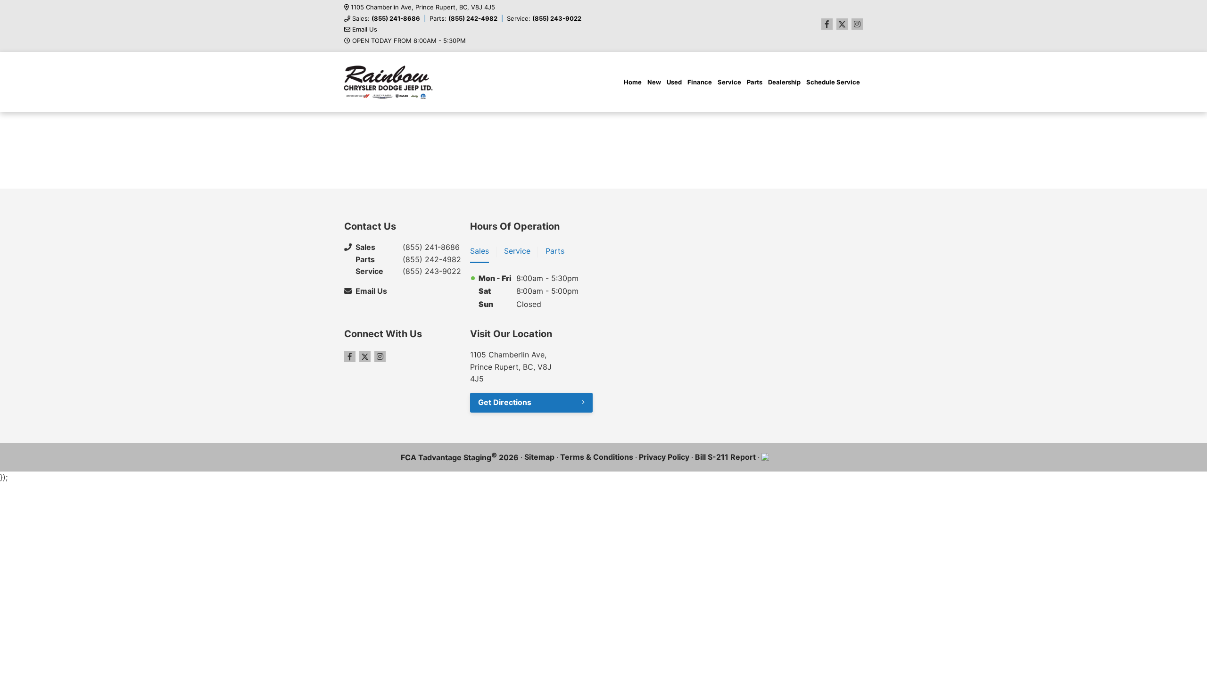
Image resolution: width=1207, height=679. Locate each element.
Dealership (784, 82)
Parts (754, 82)
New (654, 82)
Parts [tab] (555, 251)
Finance (699, 82)
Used (674, 82)
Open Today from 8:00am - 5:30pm (409, 40)
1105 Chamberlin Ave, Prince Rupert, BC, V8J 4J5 (423, 7)
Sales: (386, 18)
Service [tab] (517, 251)
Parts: (463, 18)
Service (729, 82)
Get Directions (504, 402)
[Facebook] (827, 24)
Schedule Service (833, 82)
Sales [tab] (479, 251)
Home (633, 82)
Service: (544, 18)
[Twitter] (842, 24)
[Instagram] (857, 24)
